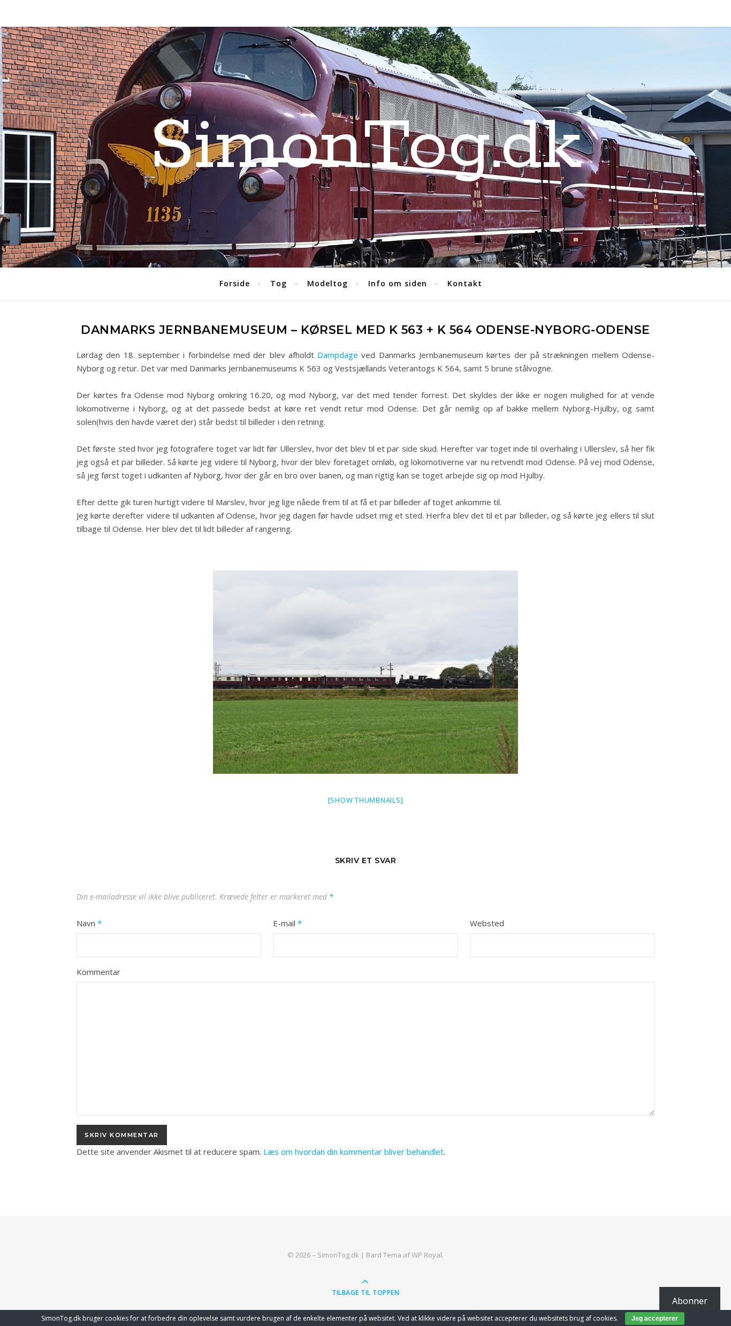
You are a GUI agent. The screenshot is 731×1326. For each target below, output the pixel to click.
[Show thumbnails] (365, 800)
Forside (234, 283)
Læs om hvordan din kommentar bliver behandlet (353, 1151)
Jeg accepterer (654, 1318)
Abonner (689, 1301)
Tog (278, 283)
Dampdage (337, 354)
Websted (487, 923)
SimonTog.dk (365, 147)
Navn (89, 923)
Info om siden (397, 283)
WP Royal (427, 1255)
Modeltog (327, 283)
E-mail (287, 923)
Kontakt (464, 283)
